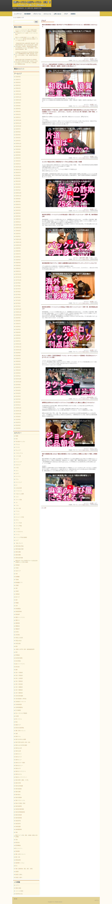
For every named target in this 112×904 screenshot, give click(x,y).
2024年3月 (18, 140)
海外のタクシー (19, 765)
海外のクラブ (18, 756)
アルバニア (18, 450)
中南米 (17, 568)
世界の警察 (18, 552)
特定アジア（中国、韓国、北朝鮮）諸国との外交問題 (26, 836)
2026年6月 (18, 82)
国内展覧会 (18, 608)
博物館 (17, 602)
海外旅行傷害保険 (19, 809)
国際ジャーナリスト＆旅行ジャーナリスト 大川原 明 (31, 3)
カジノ (17, 470)
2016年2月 (18, 338)
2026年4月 (18, 88)
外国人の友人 (18, 640)
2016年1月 (18, 341)
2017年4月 (18, 297)
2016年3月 (18, 335)
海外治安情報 (90, 397)
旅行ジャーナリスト (20, 663)
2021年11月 (18, 169)
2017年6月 (18, 291)
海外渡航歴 (27, 14)
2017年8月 (18, 285)
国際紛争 (17, 629)
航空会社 (17, 842)
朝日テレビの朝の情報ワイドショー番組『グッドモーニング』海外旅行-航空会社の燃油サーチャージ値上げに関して (26, 39)
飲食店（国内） (19, 874)
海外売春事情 (18, 806)
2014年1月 (18, 405)
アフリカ (17, 444)
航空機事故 (18, 845)
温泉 (16, 832)
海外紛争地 (18, 820)
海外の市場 (18, 783)
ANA (16, 438)
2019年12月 (18, 224)
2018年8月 (18, 251)
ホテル (91, 448)
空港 (17, 839)
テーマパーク (18, 491)
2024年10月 (18, 126)
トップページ (17, 14)
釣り (16, 865)
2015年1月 (18, 376)
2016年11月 (18, 312)
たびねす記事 (18, 488)
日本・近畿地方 (19, 687)
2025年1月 (18, 117)
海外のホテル (18, 774)
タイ (16, 485)
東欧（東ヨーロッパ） (20, 730)
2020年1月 (18, 222)
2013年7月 (18, 422)
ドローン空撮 (18, 499)
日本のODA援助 (19, 695)
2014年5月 (18, 393)
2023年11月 (18, 143)
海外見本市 (18, 823)
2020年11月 (18, 195)
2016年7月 (18, 323)
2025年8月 (18, 105)
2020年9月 (18, 198)
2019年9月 (18, 230)
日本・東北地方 (19, 684)
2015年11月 (18, 346)
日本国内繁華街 (19, 707)
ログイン (17, 885)
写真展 (17, 579)
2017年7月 (18, 288)
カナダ (17, 473)
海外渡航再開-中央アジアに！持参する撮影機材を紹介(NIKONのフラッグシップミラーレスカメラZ (69, 263)
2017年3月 (18, 300)
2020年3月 (18, 216)
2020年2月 (18, 219)
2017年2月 (18, 303)
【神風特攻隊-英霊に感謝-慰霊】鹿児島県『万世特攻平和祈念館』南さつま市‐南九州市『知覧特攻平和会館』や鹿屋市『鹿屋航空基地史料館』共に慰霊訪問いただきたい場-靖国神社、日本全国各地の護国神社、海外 (26, 46)
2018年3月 (18, 265)
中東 (16, 573)
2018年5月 (18, 259)
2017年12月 (18, 274)
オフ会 (17, 467)
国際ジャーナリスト (20, 617)
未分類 (91, 59)
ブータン (17, 511)
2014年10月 (18, 381)
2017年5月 (18, 294)
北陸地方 (17, 594)
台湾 (16, 605)
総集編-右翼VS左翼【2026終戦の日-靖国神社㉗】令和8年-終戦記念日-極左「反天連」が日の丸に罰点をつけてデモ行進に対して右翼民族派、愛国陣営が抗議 (26, 62)
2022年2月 (18, 161)
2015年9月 (18, 352)
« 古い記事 (43, 508)
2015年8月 (18, 355)
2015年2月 (18, 373)
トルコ (17, 496)
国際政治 (17, 626)
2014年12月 (18, 378)
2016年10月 (18, 315)
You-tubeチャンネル (20, 441)
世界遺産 (17, 565)
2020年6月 (18, 207)
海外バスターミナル (20, 800)
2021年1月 (18, 190)
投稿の (18, 888)
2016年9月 (18, 317)
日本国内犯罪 (18, 704)
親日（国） (18, 857)
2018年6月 (18, 256)
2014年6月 (18, 390)
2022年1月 (18, 163)
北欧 (16, 588)
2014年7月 (18, 387)
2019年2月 (18, 236)
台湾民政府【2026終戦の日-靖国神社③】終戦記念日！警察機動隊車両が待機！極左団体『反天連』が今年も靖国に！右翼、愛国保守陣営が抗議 (26, 54)
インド (17, 459)
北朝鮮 (17, 585)
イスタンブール (19, 453)
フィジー (17, 514)
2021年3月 (18, 184)
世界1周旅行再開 (19, 549)
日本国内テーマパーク (20, 701)
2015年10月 (18, 349)
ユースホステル (19, 531)
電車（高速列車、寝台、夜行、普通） (24, 868)
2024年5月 (18, 134)
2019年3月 (18, 233)
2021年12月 (18, 166)
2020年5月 (18, 210)
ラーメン (17, 534)
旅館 (16, 669)
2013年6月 (18, 425)
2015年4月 (18, 367)
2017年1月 (18, 306)
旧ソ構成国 (18, 710)
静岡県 (17, 871)
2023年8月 (18, 152)
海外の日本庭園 (19, 785)
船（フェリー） (19, 848)
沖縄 (16, 733)
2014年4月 (18, 396)
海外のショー (18, 759)
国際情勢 (17, 623)
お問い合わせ (57, 14)
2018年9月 (18, 248)
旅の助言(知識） (19, 658)
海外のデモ (18, 768)
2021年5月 (18, 178)
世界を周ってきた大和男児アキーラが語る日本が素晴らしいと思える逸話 (26, 561)
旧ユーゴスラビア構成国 (21, 713)
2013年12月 (18, 408)
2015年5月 (18, 364)
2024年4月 (18, 137)
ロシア (17, 540)
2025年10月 (18, 100)
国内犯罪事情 (18, 611)
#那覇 (16, 436)
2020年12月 (18, 193)
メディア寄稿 (18, 525)
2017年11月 (18, 277)
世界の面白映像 (19, 557)
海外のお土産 (18, 748)
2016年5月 (18, 329)
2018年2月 (18, 268)
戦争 (16, 652)
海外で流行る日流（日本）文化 (22, 742)
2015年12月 (18, 344)
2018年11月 (18, 242)
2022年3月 (18, 158)
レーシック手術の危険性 (21, 537)
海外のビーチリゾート (20, 771)
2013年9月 (18, 416)
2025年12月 (18, 94)
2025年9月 (18, 102)
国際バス (17, 620)
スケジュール (47, 14)
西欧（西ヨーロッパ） (20, 854)
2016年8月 (18, 320)
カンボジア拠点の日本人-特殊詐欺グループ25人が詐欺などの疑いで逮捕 (62, 161)
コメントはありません (83, 60)
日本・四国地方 (19, 681)
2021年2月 (18, 187)
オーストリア (18, 461)
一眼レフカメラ (19, 543)
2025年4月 (18, 111)
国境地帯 (17, 614)
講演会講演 (18, 860)
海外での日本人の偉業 (20, 739)
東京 (16, 722)
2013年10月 (18, 413)
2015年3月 (18, 370)
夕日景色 (17, 634)
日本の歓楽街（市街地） (21, 698)
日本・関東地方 (19, 690)
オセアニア (18, 464)
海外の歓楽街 (18, 788)
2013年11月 (18, 410)
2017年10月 (18, 280)
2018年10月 (18, 245)
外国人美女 (18, 643)
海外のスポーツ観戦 (20, 762)
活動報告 (73, 14)
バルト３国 (18, 508)
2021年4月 (18, 181)
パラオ (17, 505)
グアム (17, 479)
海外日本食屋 (18, 815)
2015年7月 (18, 358)
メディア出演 (18, 522)
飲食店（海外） (19, 877)
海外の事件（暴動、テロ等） (86, 257)
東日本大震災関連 (19, 727)
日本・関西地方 (19, 692)
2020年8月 (18, 201)
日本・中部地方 (19, 675)
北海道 (17, 591)
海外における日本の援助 (21, 745)
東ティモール (18, 719)
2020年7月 (18, 204)
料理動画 (17, 655)
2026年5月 (18, 85)
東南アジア (18, 724)
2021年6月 (18, 175)
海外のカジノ (18, 754)
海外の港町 (18, 791)
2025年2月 (18, 114)
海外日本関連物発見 (20, 812)
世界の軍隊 (18, 554)
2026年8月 (18, 76)
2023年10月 (18, 146)
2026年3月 (18, 91)
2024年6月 (18, 132)
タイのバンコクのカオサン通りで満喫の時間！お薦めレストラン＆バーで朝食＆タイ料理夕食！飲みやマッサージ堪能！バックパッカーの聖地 (26, 32)
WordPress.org (18, 893)
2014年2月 (18, 402)
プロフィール (37, 14)
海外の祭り (18, 794)
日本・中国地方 (19, 672)
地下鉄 (17, 631)
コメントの (19, 891)
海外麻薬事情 (18, 829)
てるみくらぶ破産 (19, 493)
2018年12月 (18, 239)
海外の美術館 (18, 797)
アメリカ (17, 447)
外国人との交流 (19, 637)
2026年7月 (18, 79)
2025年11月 (18, 97)
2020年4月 (18, 213)
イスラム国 (18, 456)
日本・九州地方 (19, 678)
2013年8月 (18, 419)
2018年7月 (18, 254)
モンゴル (17, 528)
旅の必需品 (18, 661)
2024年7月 (18, 129)
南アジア (17, 597)
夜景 (16, 646)
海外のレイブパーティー (21, 777)
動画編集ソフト (19, 582)
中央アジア (18, 570)
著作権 (15, 899)
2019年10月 (18, 227)
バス (16, 502)
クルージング (18, 482)
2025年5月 (18, 108)
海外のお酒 (18, 751)
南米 (16, 600)
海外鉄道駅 (18, 826)
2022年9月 (18, 155)
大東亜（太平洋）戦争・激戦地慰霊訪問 (24, 649)
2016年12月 (18, 309)
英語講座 (17, 851)
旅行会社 (17, 666)
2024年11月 (18, 123)
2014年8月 (18, 384)
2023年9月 (18, 149)
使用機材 (17, 576)
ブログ (66, 14)
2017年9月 (18, 283)
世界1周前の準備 (19, 546)
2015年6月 (18, 361)
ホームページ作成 (19, 517)
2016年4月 (18, 332)
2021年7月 (18, 172)
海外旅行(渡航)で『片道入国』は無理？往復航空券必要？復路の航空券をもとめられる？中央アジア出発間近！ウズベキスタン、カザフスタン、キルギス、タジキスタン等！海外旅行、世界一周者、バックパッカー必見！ (69, 111)
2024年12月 (18, 120)
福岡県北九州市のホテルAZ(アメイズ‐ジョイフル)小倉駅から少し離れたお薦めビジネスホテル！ (68, 402)
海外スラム (18, 736)
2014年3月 (18, 399)
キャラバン (18, 476)
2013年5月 (18, 428)
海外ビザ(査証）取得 (20, 803)
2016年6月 (18, 326)
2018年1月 (18, 271)
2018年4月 (18, 262)
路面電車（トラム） (20, 863)
